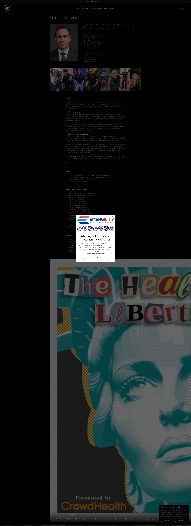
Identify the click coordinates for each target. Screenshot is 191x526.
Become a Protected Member (95, 258)
